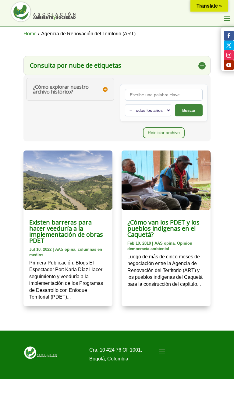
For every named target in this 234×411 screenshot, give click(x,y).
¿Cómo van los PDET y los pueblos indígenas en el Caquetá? (163, 228)
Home (30, 33)
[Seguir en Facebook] (229, 36)
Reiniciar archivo (164, 132)
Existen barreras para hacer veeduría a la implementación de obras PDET (66, 231)
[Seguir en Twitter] (229, 45)
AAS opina (65, 249)
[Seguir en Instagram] (229, 55)
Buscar (188, 110)
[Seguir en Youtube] (229, 65)
